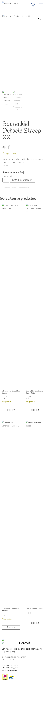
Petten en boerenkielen (20, 188)
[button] (39, 19)
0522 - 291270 (8, 659)
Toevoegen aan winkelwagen (22, 180)
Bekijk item (11, 409)
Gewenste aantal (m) (12, 172)
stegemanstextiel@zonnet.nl (14, 657)
